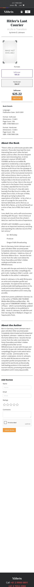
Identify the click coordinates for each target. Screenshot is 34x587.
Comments (7, 410)
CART (20, 5)
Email (5, 392)
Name (5, 384)
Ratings (5, 400)
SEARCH (12, 5)
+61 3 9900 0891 (17, 3)
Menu (27, 11)
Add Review (7, 380)
